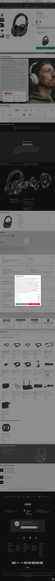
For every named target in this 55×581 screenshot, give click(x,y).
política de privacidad (20, 292)
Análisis (17, 296)
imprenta (27, 292)
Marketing (17, 298)
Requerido (17, 294)
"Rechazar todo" (30, 283)
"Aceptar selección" (33, 289)
